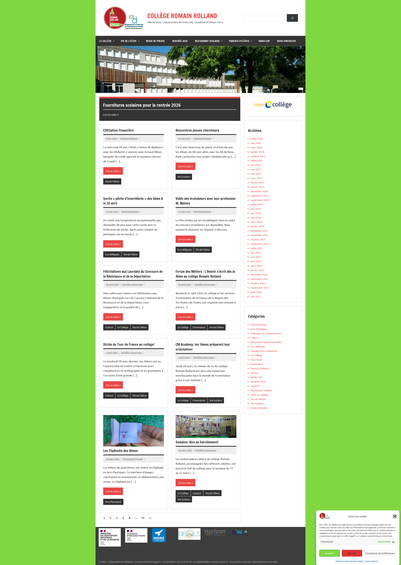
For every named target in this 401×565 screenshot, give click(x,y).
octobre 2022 (257, 283)
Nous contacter (371, 561)
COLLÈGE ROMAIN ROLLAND (182, 15)
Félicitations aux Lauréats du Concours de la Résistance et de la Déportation (133, 274)
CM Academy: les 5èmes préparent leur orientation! (203, 347)
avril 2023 (255, 261)
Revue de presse (155, 41)
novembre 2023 (259, 234)
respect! (197, 493)
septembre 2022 (259, 287)
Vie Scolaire (184, 176)
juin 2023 (255, 252)
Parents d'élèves (259, 368)
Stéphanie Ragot (129, 138)
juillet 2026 (256, 138)
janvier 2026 (257, 151)
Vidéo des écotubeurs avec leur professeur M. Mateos (206, 201)
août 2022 (256, 291)
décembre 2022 (259, 274)
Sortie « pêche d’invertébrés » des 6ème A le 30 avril (133, 201)
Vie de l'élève (112, 181)
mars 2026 (256, 147)
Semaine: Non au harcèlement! (197, 442)
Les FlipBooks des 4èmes (120, 450)
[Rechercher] (292, 18)
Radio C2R (264, 41)
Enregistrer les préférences (380, 553)
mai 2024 (255, 213)
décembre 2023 (259, 230)
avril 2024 (255, 217)
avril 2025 (255, 173)
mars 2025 (256, 178)
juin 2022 (255, 296)
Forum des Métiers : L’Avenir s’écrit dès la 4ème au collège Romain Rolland (205, 274)
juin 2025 (255, 164)
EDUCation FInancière (118, 130)
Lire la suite (110, 114)
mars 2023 (256, 265)
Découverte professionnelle (265, 342)
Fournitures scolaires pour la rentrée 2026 (142, 105)
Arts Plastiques (113, 501)
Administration (258, 324)
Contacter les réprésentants (265, 333)
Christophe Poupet (133, 458)
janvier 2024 (257, 226)
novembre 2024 (259, 195)
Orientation (199, 327)
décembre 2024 (259, 191)
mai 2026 (255, 142)
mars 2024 (256, 221)
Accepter (329, 553)
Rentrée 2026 (179, 41)
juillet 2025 (256, 160)
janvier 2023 (257, 270)
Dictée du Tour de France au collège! (128, 344)
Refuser (352, 553)
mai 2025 (255, 169)
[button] (394, 516)
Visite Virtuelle (258, 407)
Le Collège (105, 41)
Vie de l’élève (129, 41)
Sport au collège (259, 394)
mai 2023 (255, 256)
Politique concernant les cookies (349, 561)
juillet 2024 (256, 204)
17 (142, 517)
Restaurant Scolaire (207, 41)
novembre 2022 (259, 278)
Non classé (256, 359)
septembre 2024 (259, 199)
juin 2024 (255, 208)
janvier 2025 (257, 186)
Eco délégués (112, 254)
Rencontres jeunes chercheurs (197, 130)
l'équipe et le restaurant (263, 350)
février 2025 (257, 182)
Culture (109, 327)
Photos (254, 372)
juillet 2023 (256, 248)
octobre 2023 (257, 239)
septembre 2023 (259, 243)
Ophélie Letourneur (132, 284)
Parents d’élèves (239, 41)
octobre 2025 (257, 156)
